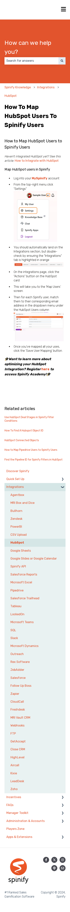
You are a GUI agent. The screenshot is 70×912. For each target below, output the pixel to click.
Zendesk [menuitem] (16, 519)
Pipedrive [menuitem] (17, 590)
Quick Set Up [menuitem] (15, 479)
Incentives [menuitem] (13, 797)
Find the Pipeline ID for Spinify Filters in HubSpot (33, 459)
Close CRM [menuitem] (17, 749)
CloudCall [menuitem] (17, 701)
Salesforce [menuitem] (18, 678)
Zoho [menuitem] (14, 789)
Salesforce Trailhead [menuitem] (24, 598)
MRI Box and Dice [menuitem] (22, 503)
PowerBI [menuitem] (16, 526)
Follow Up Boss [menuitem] (20, 685)
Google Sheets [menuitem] (20, 550)
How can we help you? (27, 47)
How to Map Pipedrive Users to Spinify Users (30, 449)
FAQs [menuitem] (9, 805)
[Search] (62, 60)
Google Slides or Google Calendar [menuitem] (33, 558)
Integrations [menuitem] (15, 487)
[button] (63, 479)
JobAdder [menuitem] (17, 670)
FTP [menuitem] (13, 733)
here (45, 369)
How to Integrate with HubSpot (37, 160)
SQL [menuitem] (13, 630)
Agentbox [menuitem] (17, 495)
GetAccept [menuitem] (18, 741)
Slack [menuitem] (14, 638)
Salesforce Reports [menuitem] (23, 574)
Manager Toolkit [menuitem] (17, 813)
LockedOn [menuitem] (17, 614)
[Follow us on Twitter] (54, 860)
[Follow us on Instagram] (63, 860)
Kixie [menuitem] (13, 773)
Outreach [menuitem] (17, 654)
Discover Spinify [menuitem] (17, 471)
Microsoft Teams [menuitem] (22, 622)
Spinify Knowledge (17, 87)
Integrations (46, 87)
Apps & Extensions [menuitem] (19, 837)
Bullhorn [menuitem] (16, 511)
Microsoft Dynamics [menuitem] (24, 646)
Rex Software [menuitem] (20, 662)
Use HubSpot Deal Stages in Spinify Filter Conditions (29, 419)
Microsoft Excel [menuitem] (21, 582)
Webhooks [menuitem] (17, 725)
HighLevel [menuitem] (17, 757)
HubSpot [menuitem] (17, 542)
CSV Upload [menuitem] (18, 534)
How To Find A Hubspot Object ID (23, 430)
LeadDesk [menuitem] (17, 781)
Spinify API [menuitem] (18, 566)
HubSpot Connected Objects (21, 440)
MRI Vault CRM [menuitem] (20, 717)
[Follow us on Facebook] (46, 860)
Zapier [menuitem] (14, 694)
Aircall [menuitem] (14, 765)
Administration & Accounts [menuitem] (25, 821)
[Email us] (63, 868)
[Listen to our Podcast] (54, 868)
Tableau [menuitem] (15, 606)
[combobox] (31, 60)
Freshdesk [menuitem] (17, 709)
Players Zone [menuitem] (15, 829)
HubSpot (10, 96)
